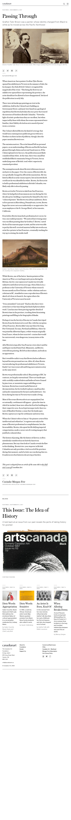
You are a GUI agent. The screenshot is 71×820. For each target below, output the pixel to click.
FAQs (43, 647)
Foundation (23, 647)
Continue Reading (8, 577)
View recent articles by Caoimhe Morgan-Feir (18, 484)
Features (5, 10)
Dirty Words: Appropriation (9, 604)
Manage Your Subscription (49, 651)
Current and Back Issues (49, 645)
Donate (22, 649)
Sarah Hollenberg (27, 625)
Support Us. (23, 651)
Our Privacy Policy (47, 653)
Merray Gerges (61, 634)
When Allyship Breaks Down (61, 606)
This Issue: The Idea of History (25, 512)
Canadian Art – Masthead (49, 649)
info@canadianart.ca (8, 662)
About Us (22, 645)
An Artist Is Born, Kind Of (44, 604)
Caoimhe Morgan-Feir (10, 75)
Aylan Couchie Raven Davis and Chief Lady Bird (8, 629)
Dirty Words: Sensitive (26, 604)
